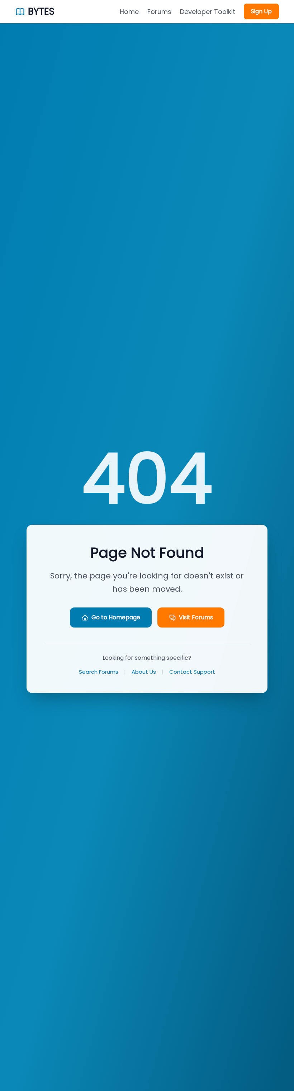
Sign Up (261, 11)
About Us (144, 672)
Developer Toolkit (207, 11)
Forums (159, 11)
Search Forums (98, 672)
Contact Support (192, 672)
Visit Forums (196, 617)
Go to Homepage (115, 617)
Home (129, 11)
